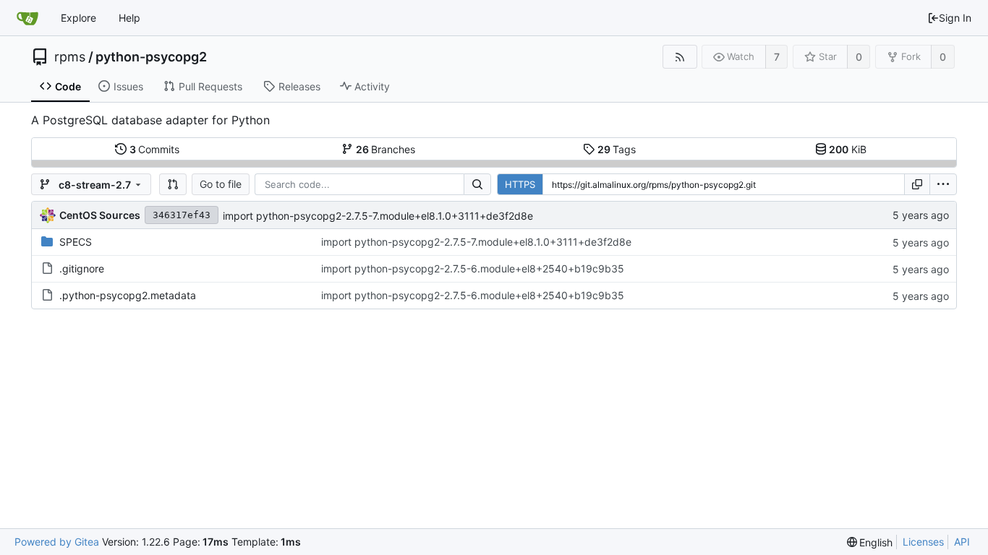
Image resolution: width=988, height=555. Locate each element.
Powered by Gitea (56, 541)
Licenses (923, 541)
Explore (78, 18)
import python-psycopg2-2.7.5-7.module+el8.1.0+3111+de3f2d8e (378, 216)
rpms (69, 57)
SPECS (75, 242)
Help (129, 18)
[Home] (27, 18)
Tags (616, 149)
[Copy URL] (917, 184)
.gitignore (81, 268)
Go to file (221, 184)
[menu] (943, 184)
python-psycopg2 (151, 57)
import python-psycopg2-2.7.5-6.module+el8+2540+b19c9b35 (472, 268)
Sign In (955, 18)
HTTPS (520, 184)
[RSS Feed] (680, 57)
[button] (173, 184)
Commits (154, 149)
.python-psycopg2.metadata (127, 295)
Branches (386, 149)
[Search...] (477, 184)
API (962, 541)
